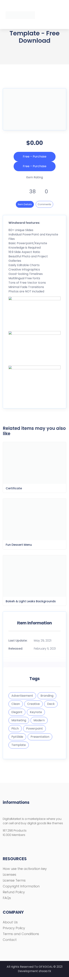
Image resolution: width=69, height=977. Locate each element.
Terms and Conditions (21, 934)
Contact (10, 939)
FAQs (7, 898)
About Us (10, 922)
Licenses (9, 874)
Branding (46, 696)
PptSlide (17, 737)
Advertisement (22, 696)
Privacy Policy (14, 928)
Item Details (25, 204)
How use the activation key (25, 868)
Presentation (40, 737)
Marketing (18, 720)
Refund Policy (14, 892)
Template (18, 745)
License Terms (14, 880)
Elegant (16, 712)
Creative (33, 704)
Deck (51, 704)
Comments (44, 204)
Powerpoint (34, 728)
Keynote (36, 712)
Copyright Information (21, 886)
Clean (15, 704)
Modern (39, 720)
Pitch (15, 728)
